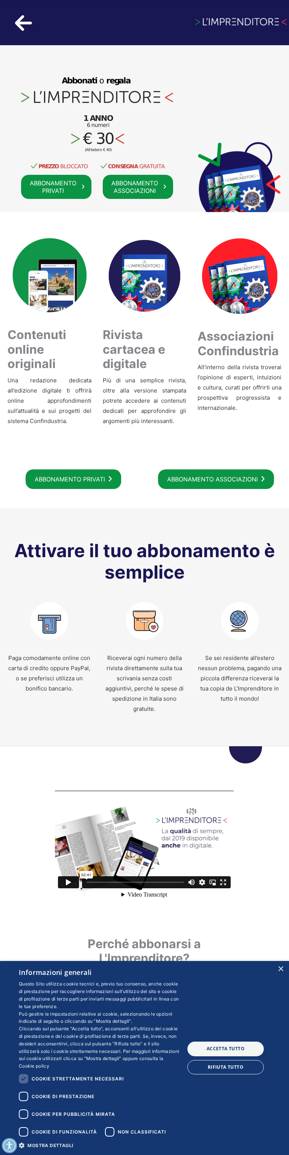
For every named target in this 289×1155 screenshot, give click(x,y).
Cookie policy (34, 1066)
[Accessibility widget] (9, 1145)
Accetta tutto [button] (226, 1048)
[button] (99, 1145)
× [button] (280, 969)
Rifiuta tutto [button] (225, 1067)
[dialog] (144, 1058)
